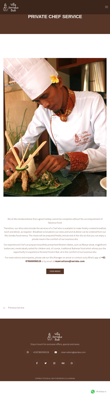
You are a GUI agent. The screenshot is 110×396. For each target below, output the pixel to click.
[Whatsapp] (72, 363)
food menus (22, 235)
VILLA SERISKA (70, 378)
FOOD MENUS (55, 271)
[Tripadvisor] (64, 363)
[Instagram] (55, 363)
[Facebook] (37, 363)
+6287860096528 (41, 352)
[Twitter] (46, 363)
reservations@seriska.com (70, 261)
